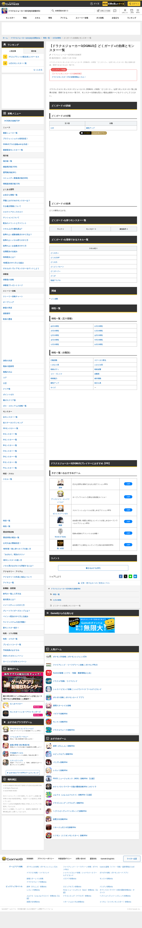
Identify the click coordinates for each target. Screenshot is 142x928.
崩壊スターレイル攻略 (35, 879)
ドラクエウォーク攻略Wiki (36, 882)
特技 (25, 18)
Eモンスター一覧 (10, 462)
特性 (50, 18)
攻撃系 (96, 374)
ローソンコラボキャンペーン (14, 661)
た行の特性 (98, 330)
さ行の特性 (55, 330)
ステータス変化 (100, 360)
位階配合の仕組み (10, 251)
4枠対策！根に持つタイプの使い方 (17, 548)
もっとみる (37, 69)
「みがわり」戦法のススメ (14, 554)
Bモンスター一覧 (10, 445)
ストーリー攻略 (82, 18)
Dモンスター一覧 (10, 456)
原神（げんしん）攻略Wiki (36, 887)
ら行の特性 (55, 344)
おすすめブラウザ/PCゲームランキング (24, 772)
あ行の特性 (55, 326)
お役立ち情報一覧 (10, 194)
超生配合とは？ (9, 599)
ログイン (135, 3)
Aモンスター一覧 (10, 439)
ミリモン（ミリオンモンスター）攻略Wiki (115, 902)
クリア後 (6, 388)
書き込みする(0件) (93, 568)
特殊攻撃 (97, 369)
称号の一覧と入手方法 (12, 593)
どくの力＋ (55, 253)
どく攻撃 (54, 298)
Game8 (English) (107, 858)
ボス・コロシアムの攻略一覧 (14, 405)
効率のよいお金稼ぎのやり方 (14, 245)
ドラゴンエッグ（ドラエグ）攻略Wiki (77, 896)
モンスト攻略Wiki (106, 879)
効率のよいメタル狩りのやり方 (15, 240)
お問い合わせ (81, 858)
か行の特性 (98, 326)
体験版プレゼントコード (13, 285)
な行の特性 (55, 335)
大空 (5, 383)
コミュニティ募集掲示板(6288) (15, 178)
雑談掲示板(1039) (10, 166)
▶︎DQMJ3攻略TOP (12, 120)
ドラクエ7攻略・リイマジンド (38, 873)
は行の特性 (98, 335)
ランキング (131, 18)
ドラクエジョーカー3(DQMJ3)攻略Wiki (65, 588)
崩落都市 (6, 313)
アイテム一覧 (8, 582)
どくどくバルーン (57, 266)
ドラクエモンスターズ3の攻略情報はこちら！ (69, 77)
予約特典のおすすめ (11, 650)
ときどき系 (98, 364)
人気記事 (12, 51)
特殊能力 (54, 378)
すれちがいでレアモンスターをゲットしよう (21, 268)
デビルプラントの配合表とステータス (24, 56)
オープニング (8, 302)
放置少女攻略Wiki (33, 902)
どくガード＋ (56, 271)
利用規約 (30, 858)
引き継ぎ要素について (12, 206)
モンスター (10, 18)
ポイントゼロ (8, 394)
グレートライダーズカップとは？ (16, 610)
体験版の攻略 (8, 279)
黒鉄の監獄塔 (8, 366)
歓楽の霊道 (7, 319)
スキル (37, 18)
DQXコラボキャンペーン (13, 655)
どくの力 (54, 262)
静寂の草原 (7, 307)
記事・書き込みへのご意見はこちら (95, 583)
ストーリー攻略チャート (13, 296)
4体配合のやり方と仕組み (13, 262)
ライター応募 (132, 859)
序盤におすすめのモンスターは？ (16, 200)
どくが (53, 275)
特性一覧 (56, 594)
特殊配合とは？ (9, 257)
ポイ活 (96, 3)
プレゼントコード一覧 (12, 644)
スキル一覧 (7, 479)
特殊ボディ (55, 369)
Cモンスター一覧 (10, 451)
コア (5, 377)
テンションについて (11, 217)
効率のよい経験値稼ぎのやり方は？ (17, 234)
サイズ (53, 387)
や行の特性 (98, 339)
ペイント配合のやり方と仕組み (15, 616)
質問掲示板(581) (9, 172)
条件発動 (97, 378)
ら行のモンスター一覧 (18, 63)
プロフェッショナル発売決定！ (15, 138)
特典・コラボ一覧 (10, 638)
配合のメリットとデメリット (14, 223)
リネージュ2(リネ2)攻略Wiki (73, 902)
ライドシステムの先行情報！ (14, 622)
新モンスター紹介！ (11, 627)
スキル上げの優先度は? (12, 228)
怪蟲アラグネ (56, 280)
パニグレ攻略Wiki (106, 887)
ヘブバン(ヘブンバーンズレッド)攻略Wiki (115, 896)
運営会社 (93, 858)
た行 (52, 128)
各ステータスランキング (13, 422)
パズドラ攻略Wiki (69, 879)
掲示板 (33, 51)
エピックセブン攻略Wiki (72, 887)
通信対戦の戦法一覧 (11, 537)
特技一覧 (6, 520)
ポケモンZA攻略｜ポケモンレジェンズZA (42, 867)
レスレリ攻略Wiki (33, 890)
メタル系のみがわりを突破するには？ (18, 565)
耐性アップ (90, 128)
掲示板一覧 (7, 161)
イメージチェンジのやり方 (14, 605)
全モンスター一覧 (10, 417)
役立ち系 (97, 383)
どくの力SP (55, 257)
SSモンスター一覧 (10, 428)
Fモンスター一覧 (10, 467)
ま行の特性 (55, 339)
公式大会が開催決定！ (12, 543)
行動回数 (54, 360)
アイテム (63, 18)
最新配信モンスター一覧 (13, 149)
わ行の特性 (98, 344)
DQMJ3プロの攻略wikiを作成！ (16, 144)
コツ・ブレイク (56, 374)
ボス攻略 (100, 18)
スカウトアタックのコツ (13, 211)
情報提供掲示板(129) (11, 183)
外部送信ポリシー (65, 858)
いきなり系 (55, 364)
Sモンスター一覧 (10, 434)
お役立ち (115, 18)
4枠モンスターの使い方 (12, 560)
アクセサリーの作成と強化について (17, 576)
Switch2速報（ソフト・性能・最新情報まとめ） (118, 867)
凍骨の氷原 (7, 360)
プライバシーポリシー (45, 858)
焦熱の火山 (7, 371)
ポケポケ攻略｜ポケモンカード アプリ (114, 873)
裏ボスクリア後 (9, 400)
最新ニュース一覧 (10, 132)
